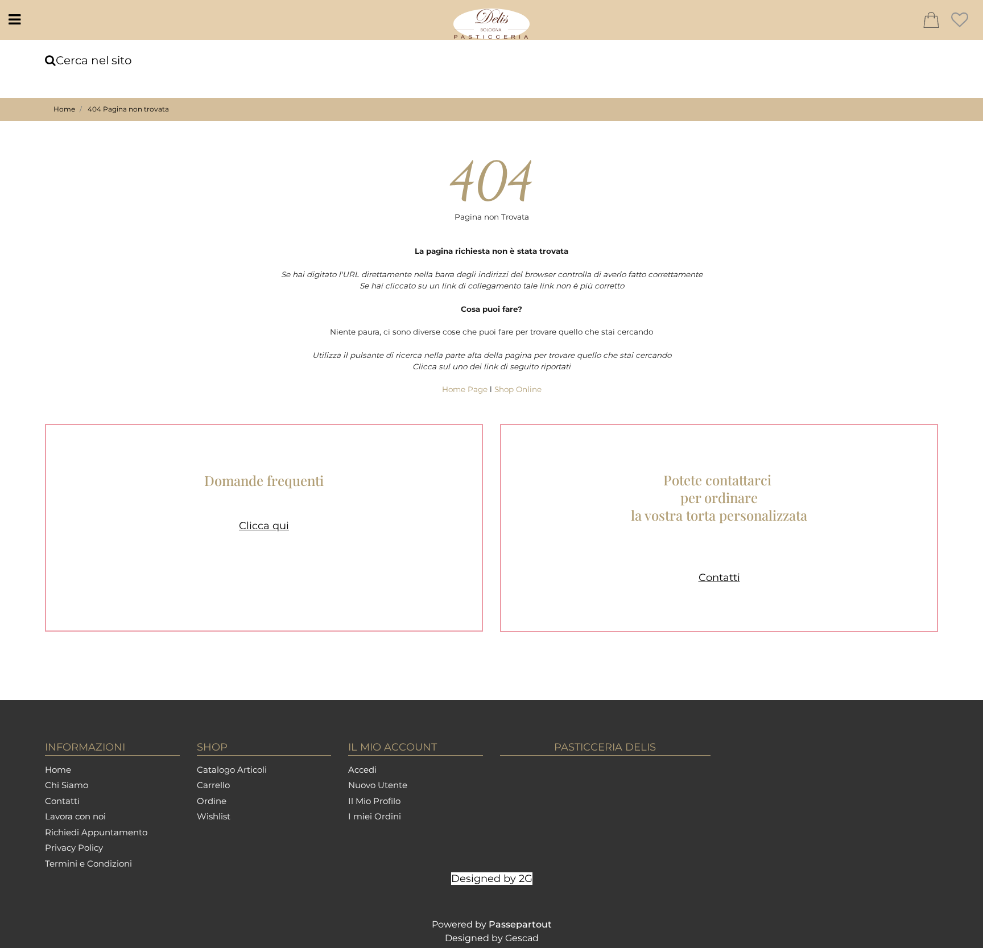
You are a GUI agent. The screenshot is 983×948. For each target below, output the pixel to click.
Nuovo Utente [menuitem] (377, 785)
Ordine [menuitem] (211, 801)
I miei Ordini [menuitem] (374, 816)
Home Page (466, 389)
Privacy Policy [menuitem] (74, 847)
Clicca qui (264, 526)
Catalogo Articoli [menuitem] (232, 769)
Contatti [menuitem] (62, 801)
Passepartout (520, 924)
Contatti (719, 577)
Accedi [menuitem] (362, 769)
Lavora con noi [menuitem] (75, 816)
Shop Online (518, 389)
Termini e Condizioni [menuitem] (88, 863)
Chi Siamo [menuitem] (66, 785)
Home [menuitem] (58, 769)
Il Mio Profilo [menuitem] (374, 801)
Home (64, 109)
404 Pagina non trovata (128, 109)
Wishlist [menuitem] (213, 816)
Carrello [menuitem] (213, 785)
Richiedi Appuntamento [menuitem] (96, 832)
